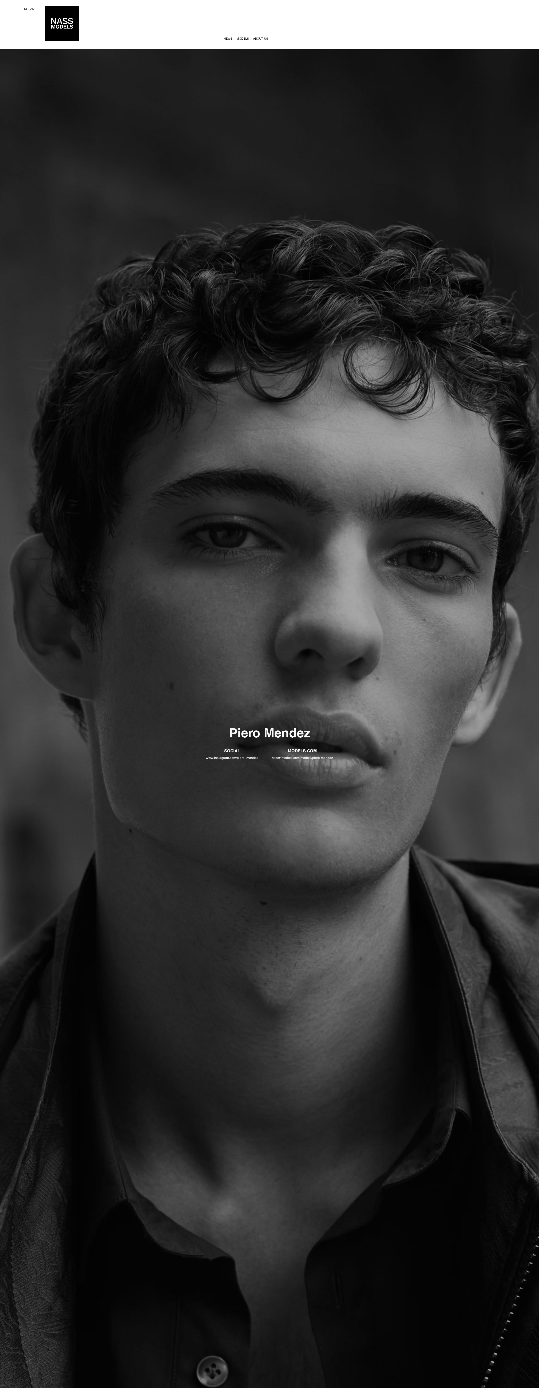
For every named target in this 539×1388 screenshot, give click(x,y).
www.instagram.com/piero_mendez (232, 758)
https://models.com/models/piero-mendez (302, 758)
